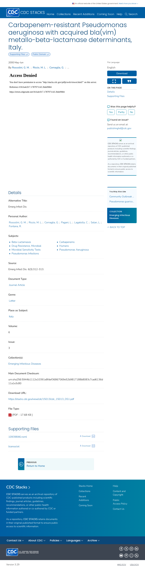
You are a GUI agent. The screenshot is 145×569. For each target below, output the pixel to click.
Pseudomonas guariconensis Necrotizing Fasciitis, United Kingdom (122, 201)
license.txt (13, 446)
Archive (92, 540)
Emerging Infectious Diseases (24, 363)
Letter (12, 300)
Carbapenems (67, 242)
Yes (111, 112)
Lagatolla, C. (81, 222)
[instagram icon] (131, 548)
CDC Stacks (16, 487)
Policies (54, 540)
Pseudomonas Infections (25, 253)
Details (111, 91)
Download (86, 436)
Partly (121, 112)
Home (50, 14)
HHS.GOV (121, 564)
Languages (73, 540)
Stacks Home (86, 486)
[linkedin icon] (136, 548)
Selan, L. (95, 222)
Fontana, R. (15, 226)
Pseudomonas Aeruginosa (74, 249)
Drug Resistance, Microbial (26, 246)
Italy (11, 316)
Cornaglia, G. (56, 67)
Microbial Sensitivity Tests (26, 249)
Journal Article (17, 285)
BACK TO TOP (117, 227)
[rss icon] (136, 555)
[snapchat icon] (131, 555)
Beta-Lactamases (21, 242)
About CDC (35, 540)
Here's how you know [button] (128, 3)
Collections (64, 14)
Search (133, 14)
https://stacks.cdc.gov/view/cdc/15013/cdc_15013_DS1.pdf (41, 399)
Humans (64, 246)
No (131, 112)
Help (119, 14)
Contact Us (118, 509)
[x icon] (126, 548)
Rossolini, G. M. (20, 67)
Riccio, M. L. (39, 67)
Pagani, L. (66, 222)
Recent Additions (83, 14)
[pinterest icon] (126, 555)
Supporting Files (115, 96)
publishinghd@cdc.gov (119, 128)
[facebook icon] (121, 548)
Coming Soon (105, 14)
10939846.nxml (17, 436)
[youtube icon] (121, 555)
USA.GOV (134, 564)
